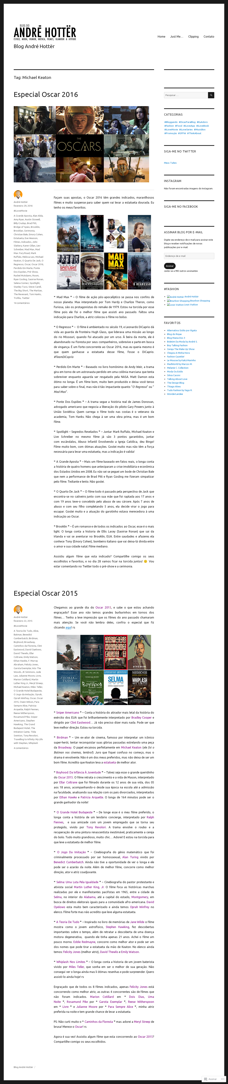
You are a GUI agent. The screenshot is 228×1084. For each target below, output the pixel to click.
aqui (68, 627)
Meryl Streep (36, 683)
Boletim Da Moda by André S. (182, 341)
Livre (38, 675)
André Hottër (21, 202)
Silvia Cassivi (173, 375)
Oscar (27, 264)
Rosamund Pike (22, 717)
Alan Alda (38, 215)
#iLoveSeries (186, 129)
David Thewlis (21, 653)
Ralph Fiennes (31, 709)
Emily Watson (31, 657)
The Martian (35, 290)
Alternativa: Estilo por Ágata (182, 330)
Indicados (26, 242)
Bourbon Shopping (200, 300)
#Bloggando (171, 122)
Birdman (33, 638)
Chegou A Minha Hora (178, 353)
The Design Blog (175, 382)
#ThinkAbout (194, 133)
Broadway (29, 642)
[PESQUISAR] (211, 95)
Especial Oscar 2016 (46, 94)
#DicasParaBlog (187, 122)
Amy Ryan (19, 219)
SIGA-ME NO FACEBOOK (181, 206)
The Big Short (21, 290)
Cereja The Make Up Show (181, 349)
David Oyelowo (33, 649)
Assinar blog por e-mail (183, 232)
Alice (35, 631)
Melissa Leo (28, 257)
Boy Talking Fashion (177, 345)
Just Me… (176, 36)
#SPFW (182, 133)
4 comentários (21, 748)
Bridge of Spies (22, 227)
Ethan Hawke (20, 660)
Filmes (17, 242)
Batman (18, 634)
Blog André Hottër (34, 46)
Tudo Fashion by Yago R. (179, 390)
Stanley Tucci (20, 286)
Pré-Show (32, 272)
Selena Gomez (21, 283)
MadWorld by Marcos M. (179, 364)
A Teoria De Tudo (23, 631)
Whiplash (33, 743)
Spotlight (35, 283)
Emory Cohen (36, 234)
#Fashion (169, 125)
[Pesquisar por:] (186, 95)
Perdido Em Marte (23, 268)
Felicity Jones (31, 664)
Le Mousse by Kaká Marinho (181, 360)
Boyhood (18, 642)
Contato (209, 36)
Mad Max (29, 249)
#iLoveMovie (20, 210)
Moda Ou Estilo (175, 371)
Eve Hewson (31, 238)
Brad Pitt (31, 223)
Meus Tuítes (170, 163)
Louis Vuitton (191, 304)
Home (161, 36)
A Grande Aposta (23, 215)
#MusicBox (200, 129)
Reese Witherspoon (24, 713)
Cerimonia (29, 230)
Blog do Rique (174, 334)
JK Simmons (28, 672)
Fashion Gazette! (175, 356)
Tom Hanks (35, 294)
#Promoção (170, 133)
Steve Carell (34, 286)
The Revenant (21, 294)
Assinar (170, 266)
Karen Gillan (29, 245)
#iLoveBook (202, 125)
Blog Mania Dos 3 (176, 338)
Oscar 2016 (37, 264)
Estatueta (19, 238)
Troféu (17, 298)
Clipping (193, 36)
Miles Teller (36, 687)
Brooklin (35, 227)
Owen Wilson (26, 702)
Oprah (38, 694)
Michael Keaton (22, 687)
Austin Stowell (32, 219)
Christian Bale (21, 234)
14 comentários (22, 303)
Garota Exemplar (22, 668)
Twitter (26, 298)
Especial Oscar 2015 (46, 593)
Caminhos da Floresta (25, 645)
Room (35, 275)
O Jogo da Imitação (24, 694)
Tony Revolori (30, 735)
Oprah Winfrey (21, 698)
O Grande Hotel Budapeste (28, 690)
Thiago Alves (174, 386)
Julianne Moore (27, 675)
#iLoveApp (189, 125)
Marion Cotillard (22, 679)
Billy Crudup (20, 223)
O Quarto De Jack (31, 260)
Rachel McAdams (22, 275)
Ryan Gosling (20, 279)
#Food (178, 125)
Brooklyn (18, 230)
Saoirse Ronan (35, 279)
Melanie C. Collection (177, 367)
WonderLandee (175, 394)
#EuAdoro (202, 122)
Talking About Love (177, 379)
